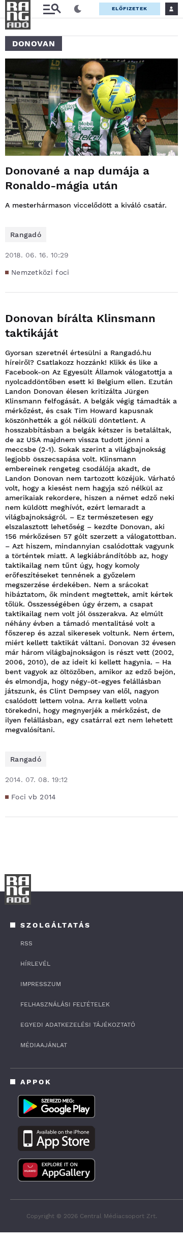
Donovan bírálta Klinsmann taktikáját (80, 325)
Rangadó (25, 234)
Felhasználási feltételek (65, 1004)
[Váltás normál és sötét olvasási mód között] (78, 9)
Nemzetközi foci (40, 272)
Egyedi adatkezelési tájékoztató (77, 1024)
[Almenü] (52, 9)
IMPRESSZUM (40, 984)
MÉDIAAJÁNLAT (43, 1045)
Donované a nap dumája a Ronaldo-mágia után (77, 178)
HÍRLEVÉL (35, 963)
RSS (26, 943)
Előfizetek (129, 8)
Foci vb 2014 (33, 797)
